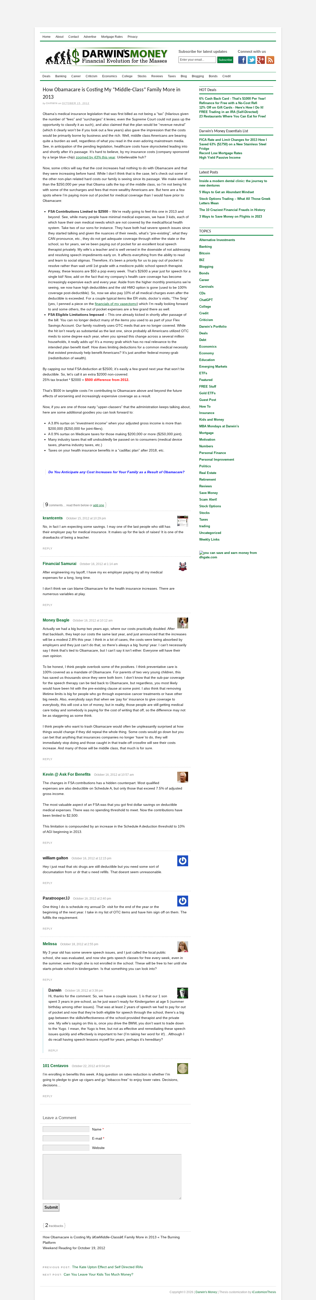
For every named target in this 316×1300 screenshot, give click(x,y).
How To (205, 406)
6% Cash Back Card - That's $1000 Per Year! (232, 98)
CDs (202, 293)
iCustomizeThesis (264, 1292)
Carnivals (206, 286)
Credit (226, 76)
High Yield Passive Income (219, 157)
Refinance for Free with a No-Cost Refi (228, 103)
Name (98, 1129)
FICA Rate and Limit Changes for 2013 (228, 140)
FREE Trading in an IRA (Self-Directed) (228, 112)
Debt (202, 340)
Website (98, 1148)
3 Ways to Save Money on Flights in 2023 (230, 216)
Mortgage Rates (112, 36)
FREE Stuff (207, 386)
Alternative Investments (217, 240)
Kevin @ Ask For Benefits (67, 774)
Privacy (133, 36)
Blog (184, 76)
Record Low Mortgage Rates (220, 153)
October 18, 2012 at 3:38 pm (84, 990)
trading (204, 526)
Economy (206, 353)
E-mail (98, 1138)
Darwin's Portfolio (213, 326)
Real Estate (207, 473)
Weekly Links (209, 539)
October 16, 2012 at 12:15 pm (91, 858)
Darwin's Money (105, 57)
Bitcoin (204, 253)
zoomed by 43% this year (95, 157)
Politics (205, 466)
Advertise (90, 36)
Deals (46, 76)
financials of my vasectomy (116, 304)
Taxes (172, 76)
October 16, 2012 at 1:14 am (99, 564)
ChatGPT (206, 300)
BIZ (201, 260)
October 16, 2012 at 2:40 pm (92, 898)
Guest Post (207, 400)
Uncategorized (210, 533)
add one (98, 505)
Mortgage (206, 433)
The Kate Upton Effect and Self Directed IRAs (107, 1267)
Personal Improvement (216, 459)
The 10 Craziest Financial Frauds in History (232, 210)
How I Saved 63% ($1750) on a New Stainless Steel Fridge (233, 144)
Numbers (206, 446)
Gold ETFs (207, 393)
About (59, 36)
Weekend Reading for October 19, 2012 (74, 1248)
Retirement (207, 479)
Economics (109, 76)
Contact (73, 36)
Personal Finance (212, 453)
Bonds (213, 76)
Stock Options (210, 506)
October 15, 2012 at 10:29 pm (86, 518)
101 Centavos (55, 1066)
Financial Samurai (59, 564)
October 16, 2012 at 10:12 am (93, 620)
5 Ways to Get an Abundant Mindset (226, 192)
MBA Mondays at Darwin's (219, 426)
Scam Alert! (208, 499)
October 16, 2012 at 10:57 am (114, 774)
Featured (206, 380)
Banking (60, 76)
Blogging (198, 76)
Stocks (142, 76)
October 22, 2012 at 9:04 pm (91, 1066)
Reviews (157, 76)
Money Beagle (56, 620)
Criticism (91, 76)
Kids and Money (211, 419)
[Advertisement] (158, 13)
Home (46, 36)
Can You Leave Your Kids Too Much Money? (98, 1274)
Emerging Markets (213, 366)
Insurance (206, 413)
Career (76, 76)
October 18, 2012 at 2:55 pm (79, 944)
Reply (47, 548)
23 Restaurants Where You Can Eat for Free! (232, 116)
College (127, 76)
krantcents (53, 518)
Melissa (50, 944)
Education (207, 360)
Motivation (207, 439)
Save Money (208, 493)
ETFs (203, 373)
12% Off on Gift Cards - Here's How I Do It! (231, 107)
